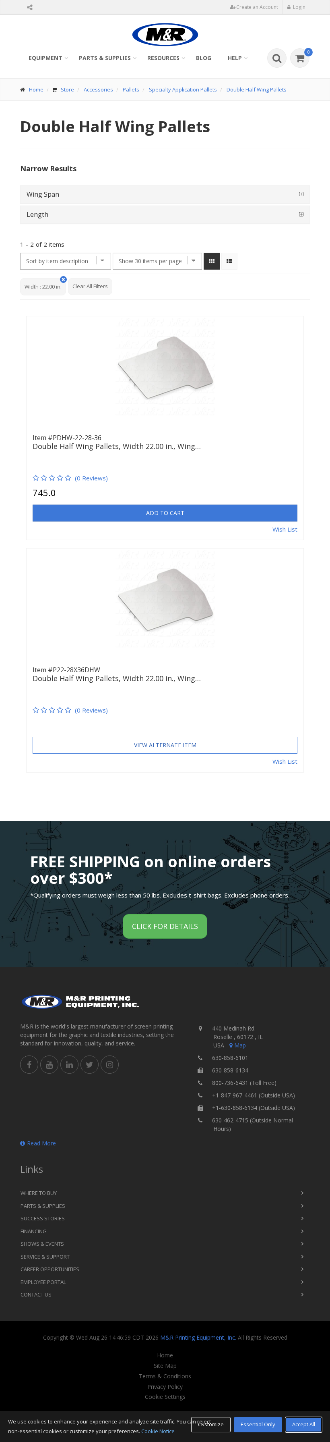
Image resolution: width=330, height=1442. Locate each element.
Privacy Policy (165, 1387)
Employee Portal (43, 1282)
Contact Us (36, 1294)
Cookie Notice (158, 1431)
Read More (41, 1143)
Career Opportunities (50, 1269)
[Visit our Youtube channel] (49, 1065)
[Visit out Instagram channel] (110, 1065)
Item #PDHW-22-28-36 (67, 437)
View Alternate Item (165, 745)
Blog (203, 58)
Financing (34, 1231)
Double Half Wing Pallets (257, 89)
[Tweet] (89, 1065)
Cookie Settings (165, 1397)
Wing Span (43, 194)
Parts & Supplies (105, 58)
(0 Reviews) (91, 478)
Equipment (45, 58)
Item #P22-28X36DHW (66, 669)
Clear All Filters (90, 286)
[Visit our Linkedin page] (69, 1065)
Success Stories (43, 1218)
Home (36, 89)
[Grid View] (212, 261)
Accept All (303, 1424)
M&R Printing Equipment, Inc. (198, 1337)
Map (240, 1045)
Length (37, 214)
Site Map (165, 1366)
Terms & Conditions (165, 1376)
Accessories (98, 89)
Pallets (131, 89)
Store (67, 89)
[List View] (229, 261)
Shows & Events (42, 1243)
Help (235, 58)
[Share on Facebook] (29, 1065)
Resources (163, 58)
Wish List (284, 529)
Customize (211, 1424)
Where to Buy (39, 1193)
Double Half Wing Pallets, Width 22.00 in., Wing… (117, 446)
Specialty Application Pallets (183, 89)
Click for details (165, 926)
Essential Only (258, 1424)
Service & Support (45, 1256)
